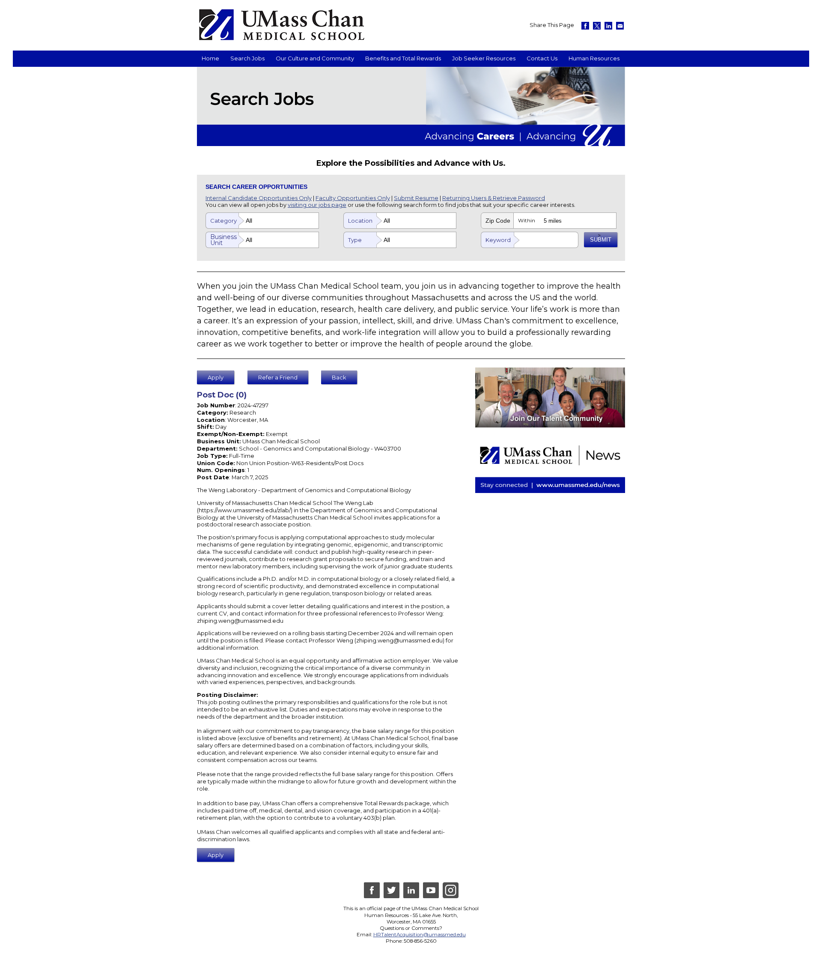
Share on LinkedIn (608, 26)
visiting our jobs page (317, 204)
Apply (215, 377)
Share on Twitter (597, 26)
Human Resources (594, 58)
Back (339, 377)
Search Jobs (247, 58)
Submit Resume (416, 197)
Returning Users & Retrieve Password (493, 197)
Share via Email (620, 26)
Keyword (498, 239)
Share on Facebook (585, 26)
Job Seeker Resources (483, 58)
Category (223, 220)
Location (360, 220)
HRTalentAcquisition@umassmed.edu (419, 935)
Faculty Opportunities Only (353, 197)
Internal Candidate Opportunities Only (259, 197)
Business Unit (223, 240)
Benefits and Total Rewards (403, 58)
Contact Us (542, 58)
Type (355, 239)
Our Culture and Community (315, 58)
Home (210, 58)
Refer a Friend (278, 377)
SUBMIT (600, 239)
